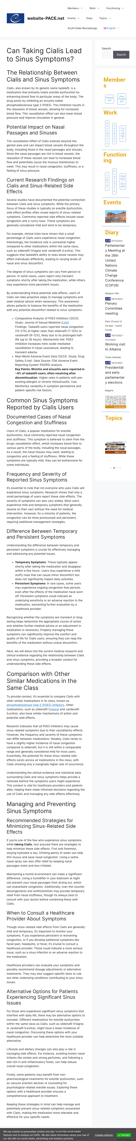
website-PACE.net (45, 18)
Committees (123, 133)
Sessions (114, 133)
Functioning (113, 8)
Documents (107, 133)
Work (93, 8)
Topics (103, 18)
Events (72, 18)
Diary (89, 18)
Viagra (53, 709)
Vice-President (121, 99)
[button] (109, 447)
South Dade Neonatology (82, 28)
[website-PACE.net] (15, 18)
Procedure (114, 181)
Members (73, 8)
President (109, 99)
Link (65, 322)
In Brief (107, 181)
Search (106, 48)
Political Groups (123, 181)
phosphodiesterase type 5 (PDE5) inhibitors (35, 705)
